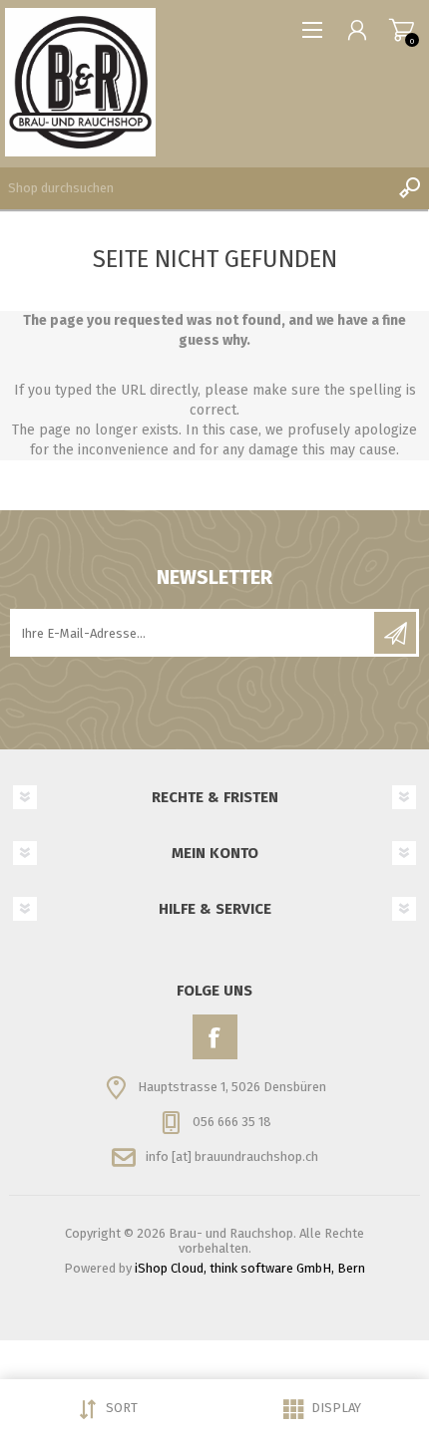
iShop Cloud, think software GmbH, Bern (250, 1268)
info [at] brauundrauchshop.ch (232, 1156)
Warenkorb (401, 30)
